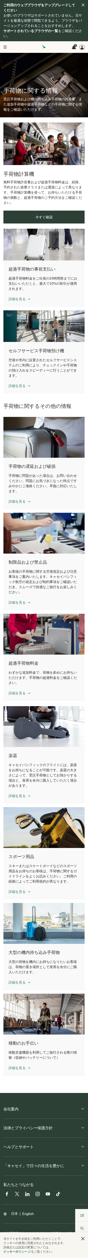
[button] (19, 299)
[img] (83, 4)
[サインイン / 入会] (82, 47)
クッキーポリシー (15, 1251)
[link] (44, 143)
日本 (14, 1213)
